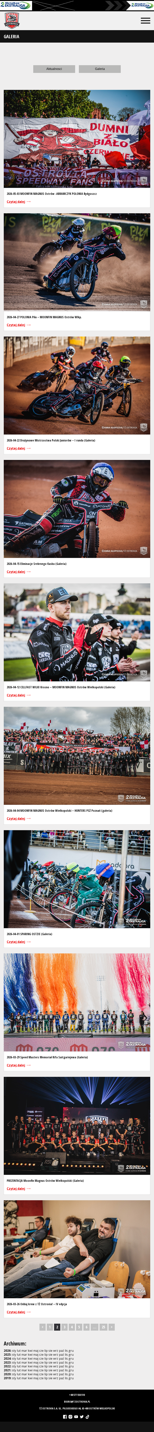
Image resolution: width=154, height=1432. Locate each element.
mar (24, 1351)
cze (41, 1351)
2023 (7, 1362)
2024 (7, 1358)
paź (61, 1354)
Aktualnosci (54, 68)
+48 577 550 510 (77, 1395)
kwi (30, 1351)
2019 (7, 1378)
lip (46, 1351)
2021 (7, 1370)
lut (19, 1351)
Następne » (112, 1327)
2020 (7, 1374)
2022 (7, 1366)
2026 (7, 1351)
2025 (7, 1354)
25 (103, 1326)
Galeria (100, 68)
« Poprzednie (42, 1327)
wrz (55, 1354)
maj (35, 1351)
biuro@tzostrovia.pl (77, 1401)
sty (14, 1351)
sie (50, 1351)
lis (66, 1354)
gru (71, 1354)
